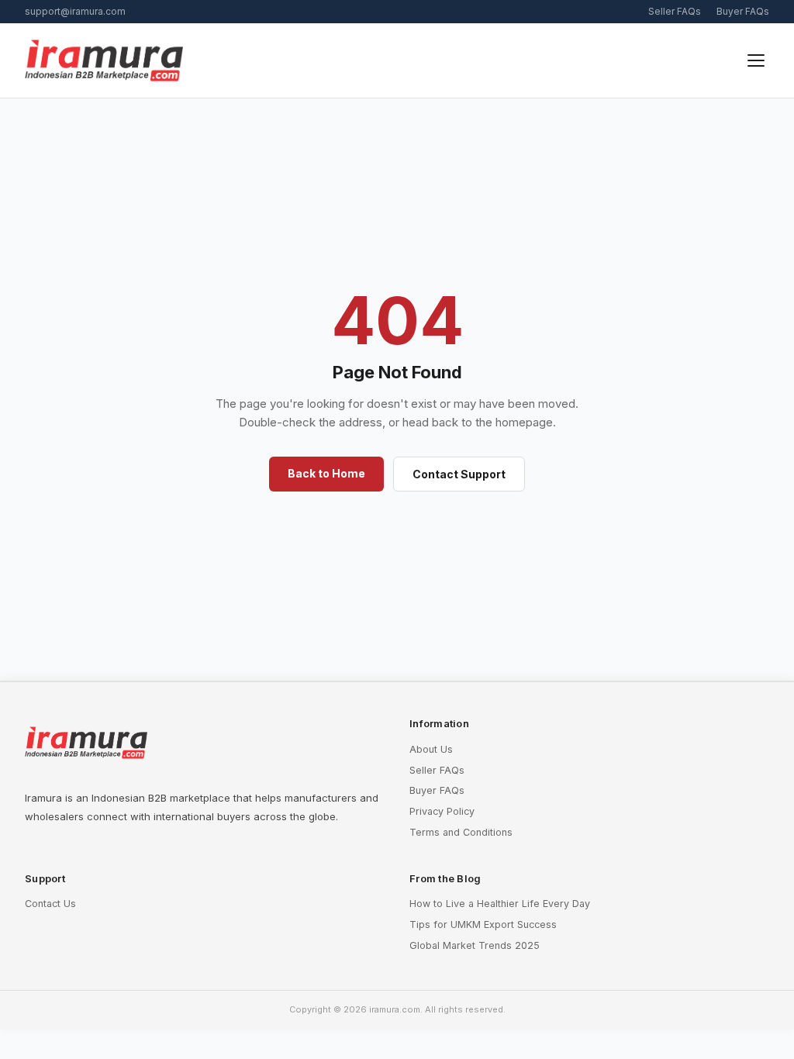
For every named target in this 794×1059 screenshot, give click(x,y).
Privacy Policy (442, 811)
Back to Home (326, 473)
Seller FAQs (674, 11)
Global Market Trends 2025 (474, 945)
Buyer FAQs (742, 11)
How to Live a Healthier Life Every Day (499, 903)
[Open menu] (756, 60)
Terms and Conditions (461, 832)
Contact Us (50, 903)
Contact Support (459, 474)
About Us (431, 749)
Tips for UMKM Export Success (483, 924)
